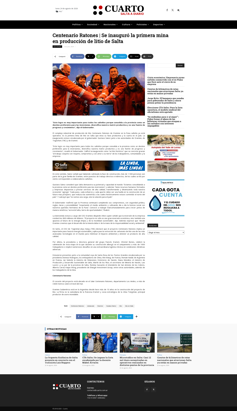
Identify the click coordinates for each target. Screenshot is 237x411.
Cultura (47, 355)
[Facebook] (167, 10)
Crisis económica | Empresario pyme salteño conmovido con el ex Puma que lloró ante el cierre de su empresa (165, 80)
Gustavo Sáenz (111, 306)
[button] (178, 10)
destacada (90, 306)
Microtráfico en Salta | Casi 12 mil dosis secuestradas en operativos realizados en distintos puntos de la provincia (137, 361)
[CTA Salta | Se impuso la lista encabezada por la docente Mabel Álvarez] (99, 343)
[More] (136, 316)
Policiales (123, 355)
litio (120, 306)
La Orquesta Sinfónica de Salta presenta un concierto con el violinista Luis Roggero (61, 360)
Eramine (100, 306)
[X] (172, 10)
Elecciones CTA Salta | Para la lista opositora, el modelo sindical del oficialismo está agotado (164, 109)
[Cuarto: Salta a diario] (118, 10)
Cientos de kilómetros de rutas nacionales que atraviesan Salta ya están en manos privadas (165, 91)
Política (84, 355)
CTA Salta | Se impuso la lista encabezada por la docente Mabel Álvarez (97, 360)
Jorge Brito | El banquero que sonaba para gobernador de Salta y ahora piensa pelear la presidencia (165, 100)
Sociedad (57, 46)
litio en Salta (129, 306)
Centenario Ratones (77, 306)
